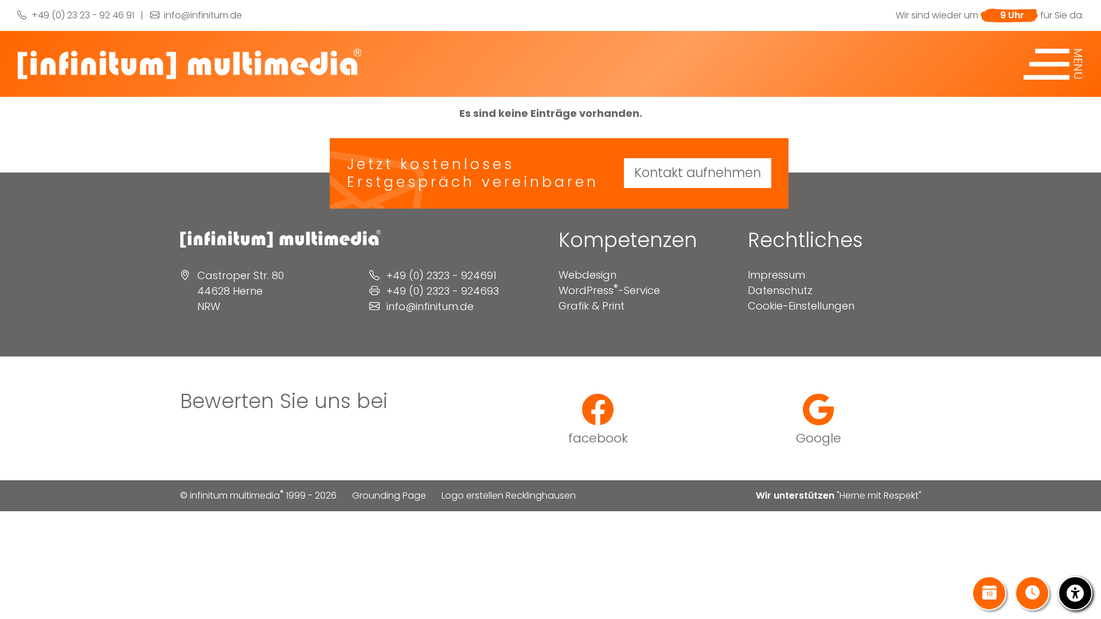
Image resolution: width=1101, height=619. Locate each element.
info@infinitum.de (202, 15)
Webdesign (587, 275)
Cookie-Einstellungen (801, 306)
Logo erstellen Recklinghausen (509, 495)
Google (818, 437)
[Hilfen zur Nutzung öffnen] (1075, 593)
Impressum (776, 275)
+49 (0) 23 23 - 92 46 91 (81, 15)
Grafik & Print (591, 306)
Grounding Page (389, 495)
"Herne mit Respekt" (879, 495)
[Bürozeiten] (1032, 593)
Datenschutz (780, 290)
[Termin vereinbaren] (989, 593)
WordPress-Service (609, 290)
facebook (598, 437)
